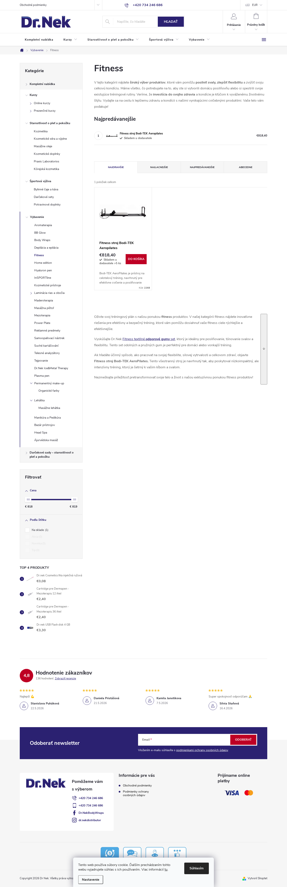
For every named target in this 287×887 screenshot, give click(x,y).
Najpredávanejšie (202, 167)
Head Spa (40, 433)
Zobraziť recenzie (65, 678)
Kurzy (33, 95)
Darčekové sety (44, 197)
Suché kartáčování (46, 346)
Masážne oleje (43, 146)
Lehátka (39, 400)
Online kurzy (42, 103)
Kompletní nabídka (42, 84)
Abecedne (245, 167)
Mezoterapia (42, 315)
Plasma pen (41, 376)
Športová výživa (40, 181)
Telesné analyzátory (47, 353)
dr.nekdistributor (90, 820)
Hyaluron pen (43, 270)
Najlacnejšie (159, 167)
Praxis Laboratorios (46, 161)
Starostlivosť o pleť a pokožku (50, 123)
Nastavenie (90, 879)
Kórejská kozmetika (46, 169)
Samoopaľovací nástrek (49, 338)
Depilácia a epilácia (46, 248)
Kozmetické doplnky (47, 154)
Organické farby (48, 391)
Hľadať (171, 21)
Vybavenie (37, 217)
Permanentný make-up (49, 383)
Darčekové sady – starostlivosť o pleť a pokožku (52, 455)
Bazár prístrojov (44, 425)
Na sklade (39, 530)
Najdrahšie (116, 167)
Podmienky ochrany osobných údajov (136, 793)
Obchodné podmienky (33, 5)
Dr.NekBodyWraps (91, 813)
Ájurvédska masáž (46, 440)
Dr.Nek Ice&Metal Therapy (51, 368)
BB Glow (40, 233)
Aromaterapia (43, 225)
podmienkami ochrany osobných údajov (202, 750)
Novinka (38, 543)
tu (166, 869)
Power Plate (42, 323)
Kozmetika (40, 131)
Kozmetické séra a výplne (50, 139)
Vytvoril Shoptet (257, 878)
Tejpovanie (41, 361)
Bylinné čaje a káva (46, 189)
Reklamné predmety (47, 331)
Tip (35, 550)
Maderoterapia (43, 300)
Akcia (36, 537)
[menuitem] (39, 39)
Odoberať (243, 740)
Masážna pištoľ (44, 308)
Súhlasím (197, 868)
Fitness (39, 255)
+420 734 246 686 (91, 798)
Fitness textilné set (148, 339)
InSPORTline (42, 278)
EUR (255, 5)
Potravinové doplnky (47, 205)
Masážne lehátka (49, 408)
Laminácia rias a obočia (49, 293)
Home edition (43, 263)
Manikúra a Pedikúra (47, 418)
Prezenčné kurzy (44, 111)
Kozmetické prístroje (47, 285)
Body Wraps (42, 240)
